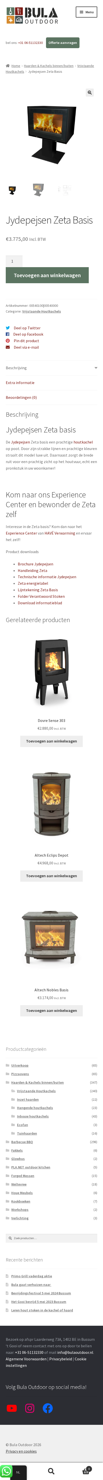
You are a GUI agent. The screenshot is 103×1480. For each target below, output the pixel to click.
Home (16, 65)
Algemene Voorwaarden (26, 1358)
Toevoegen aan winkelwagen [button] (51, 741)
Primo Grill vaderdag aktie (31, 1276)
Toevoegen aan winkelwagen (47, 275)
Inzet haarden (28, 1099)
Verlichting (19, 1218)
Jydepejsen (20, 442)
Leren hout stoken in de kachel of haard (42, 1310)
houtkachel (83, 442)
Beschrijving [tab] (16, 367)
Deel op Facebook (28, 334)
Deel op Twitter (27, 327)
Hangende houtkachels (35, 1107)
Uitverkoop (19, 1065)
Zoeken (51, 1471)
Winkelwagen (79, 1467)
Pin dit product (26, 340)
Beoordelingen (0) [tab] (21, 397)
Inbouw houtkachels (33, 1116)
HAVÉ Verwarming (59, 533)
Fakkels (17, 1150)
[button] (90, 93)
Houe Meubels (22, 1193)
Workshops (19, 1209)
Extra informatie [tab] (20, 382)
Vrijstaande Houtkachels (41, 311)
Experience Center (21, 533)
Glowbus (18, 1158)
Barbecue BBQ (22, 1142)
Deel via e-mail (26, 347)
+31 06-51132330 (31, 42)
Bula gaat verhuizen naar (31, 1284)
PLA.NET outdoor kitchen (30, 1167)
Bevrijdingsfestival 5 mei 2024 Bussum (41, 1293)
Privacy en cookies (21, 1451)
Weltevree (18, 1184)
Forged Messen (22, 1175)
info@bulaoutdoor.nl (75, 1352)
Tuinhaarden (27, 1133)
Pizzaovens (20, 1074)
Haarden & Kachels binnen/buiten (49, 65)
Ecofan (22, 1125)
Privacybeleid (60, 1358)
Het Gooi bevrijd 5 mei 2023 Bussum (38, 1301)
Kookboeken (20, 1201)
